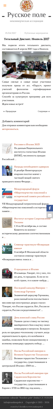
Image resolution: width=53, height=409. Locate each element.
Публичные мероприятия (36, 33)
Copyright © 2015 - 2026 (37, 402)
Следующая (43, 111)
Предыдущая (10, 111)
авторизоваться (10, 129)
